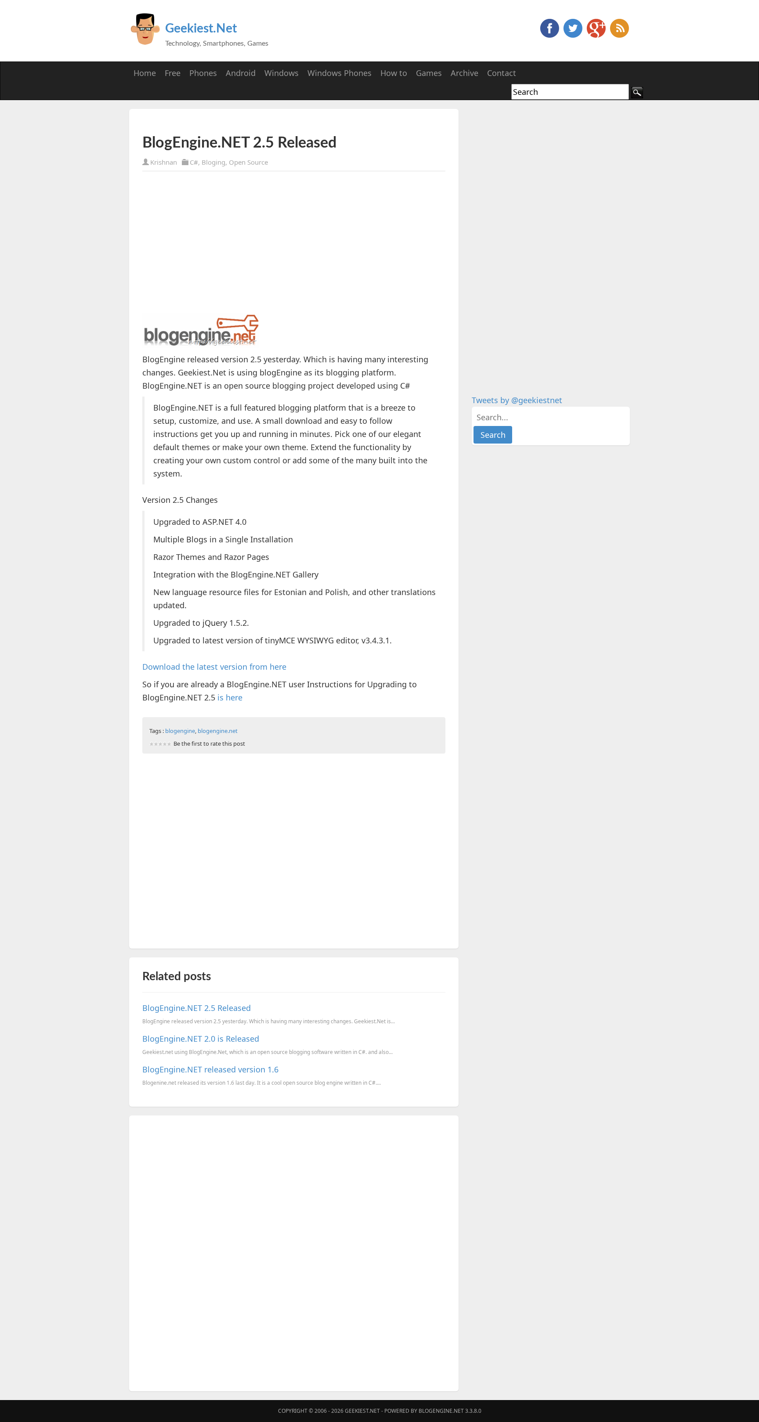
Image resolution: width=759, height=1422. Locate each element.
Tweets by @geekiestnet (517, 400)
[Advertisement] (245, 122)
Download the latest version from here (214, 666)
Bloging (213, 162)
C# (194, 162)
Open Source (248, 162)
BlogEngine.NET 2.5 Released (196, 1008)
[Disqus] (293, 1251)
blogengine (180, 731)
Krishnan (163, 162)
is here (229, 697)
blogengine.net (218, 731)
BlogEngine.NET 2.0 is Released (200, 1038)
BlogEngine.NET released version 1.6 (210, 1069)
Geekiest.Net (201, 28)
